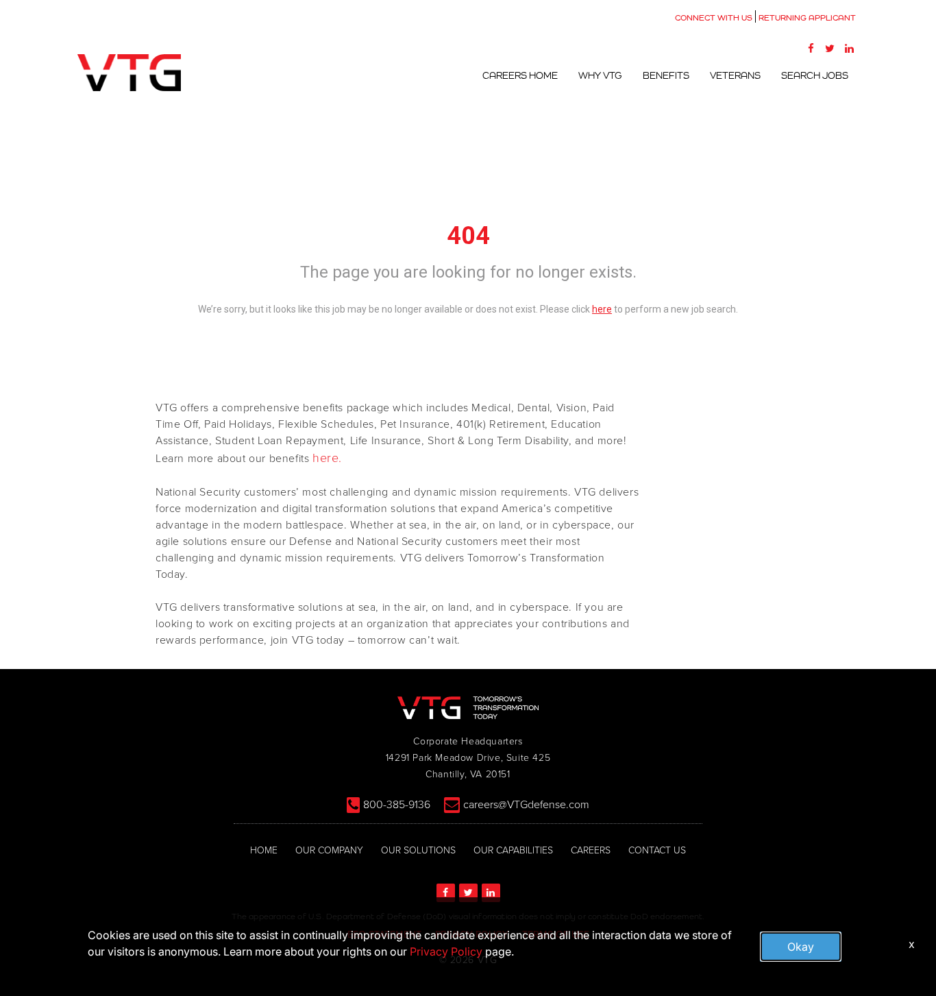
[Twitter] (830, 48)
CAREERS (591, 850)
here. (327, 457)
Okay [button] (800, 947)
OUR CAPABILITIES (513, 850)
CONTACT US (657, 850)
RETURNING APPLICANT (807, 18)
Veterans (735, 75)
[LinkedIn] (849, 48)
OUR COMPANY (329, 850)
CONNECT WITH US (713, 18)
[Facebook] (810, 48)
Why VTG (600, 75)
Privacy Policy (446, 951)
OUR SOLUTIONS (418, 850)
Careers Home (520, 75)
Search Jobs (814, 75)
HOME (264, 850)
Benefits (666, 75)
